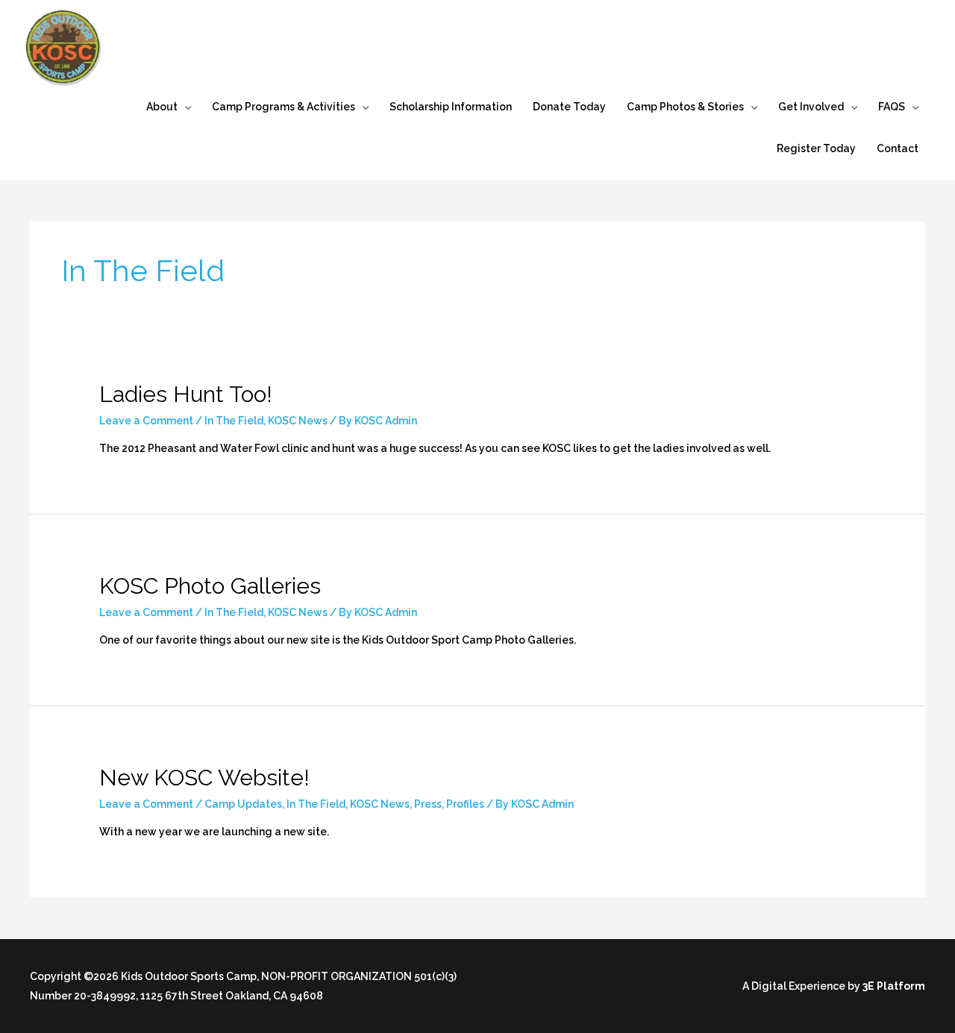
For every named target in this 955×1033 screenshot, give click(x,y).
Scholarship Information (450, 107)
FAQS (891, 107)
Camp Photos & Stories (685, 107)
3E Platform (893, 986)
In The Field (233, 421)
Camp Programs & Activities (283, 107)
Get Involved (811, 107)
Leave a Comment (146, 421)
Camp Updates (243, 804)
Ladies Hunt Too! (185, 394)
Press (428, 804)
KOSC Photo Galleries (210, 586)
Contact (897, 148)
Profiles (465, 804)
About (162, 107)
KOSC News (298, 421)
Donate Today (569, 107)
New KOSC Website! (204, 777)
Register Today (816, 148)
